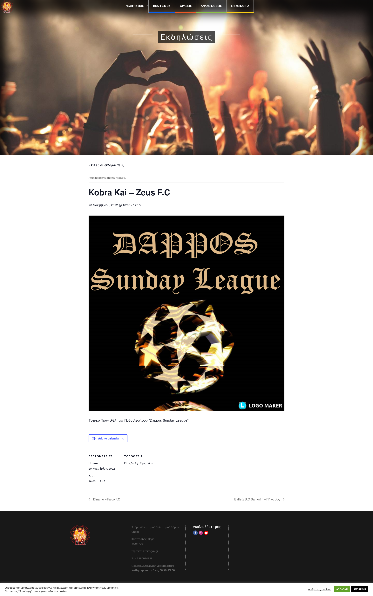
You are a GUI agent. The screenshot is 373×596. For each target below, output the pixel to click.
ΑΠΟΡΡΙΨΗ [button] (360, 589)
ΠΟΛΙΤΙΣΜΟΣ (162, 5)
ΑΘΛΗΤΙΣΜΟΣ (135, 5)
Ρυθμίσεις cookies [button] (319, 589)
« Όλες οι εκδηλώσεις (106, 165)
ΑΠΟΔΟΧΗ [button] (342, 589)
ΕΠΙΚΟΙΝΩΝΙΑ (240, 5)
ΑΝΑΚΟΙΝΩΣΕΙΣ (211, 5)
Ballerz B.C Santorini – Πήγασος (257, 499)
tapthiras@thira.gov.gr (145, 550)
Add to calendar (108, 438)
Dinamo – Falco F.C (106, 499)
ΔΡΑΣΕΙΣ (186, 5)
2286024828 (145, 558)
